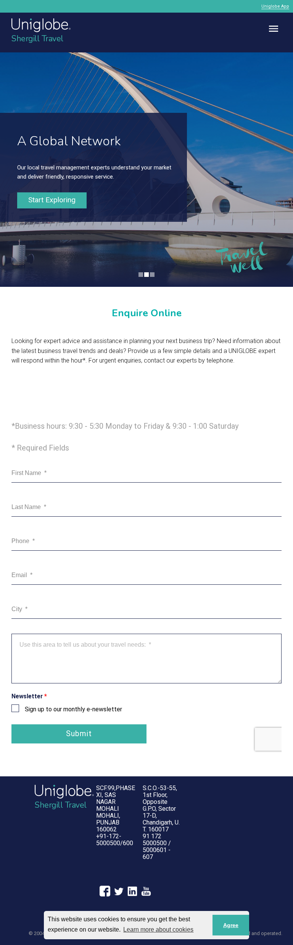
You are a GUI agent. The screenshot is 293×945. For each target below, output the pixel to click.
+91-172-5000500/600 (114, 840)
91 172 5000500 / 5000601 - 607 (157, 846)
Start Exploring (52, 199)
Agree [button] (230, 925)
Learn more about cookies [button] (158, 929)
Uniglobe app (275, 6)
